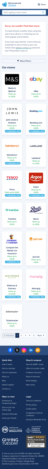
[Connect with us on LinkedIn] (30, 351)
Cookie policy (31, 409)
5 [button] (33, 335)
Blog (4, 381)
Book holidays (31, 381)
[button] (41, 335)
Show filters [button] (25, 61)
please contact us (23, 47)
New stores (30, 385)
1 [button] (18, 335)
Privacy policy (31, 405)
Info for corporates (9, 372)
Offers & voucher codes (35, 368)
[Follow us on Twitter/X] (17, 351)
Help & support (8, 385)
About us (5, 376)
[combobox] (21, 12)
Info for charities (8, 368)
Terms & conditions (33, 401)
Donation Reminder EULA (36, 419)
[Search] (43, 12)
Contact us (6, 389)
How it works (7, 364)
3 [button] (25, 335)
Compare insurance (33, 372)
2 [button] (21, 335)
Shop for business (33, 376)
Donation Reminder (9, 414)
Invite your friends (9, 418)
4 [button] (29, 335)
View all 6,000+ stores (34, 364)
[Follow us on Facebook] (10, 351)
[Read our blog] (37, 351)
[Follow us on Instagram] (24, 351)
